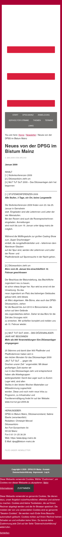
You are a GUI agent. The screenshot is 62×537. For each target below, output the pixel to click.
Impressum (38, 472)
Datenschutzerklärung (22, 472)
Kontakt (46, 469)
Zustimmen (23, 488)
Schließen (4, 532)
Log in (46, 472)
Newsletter (24, 450)
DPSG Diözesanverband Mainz (31, 14)
